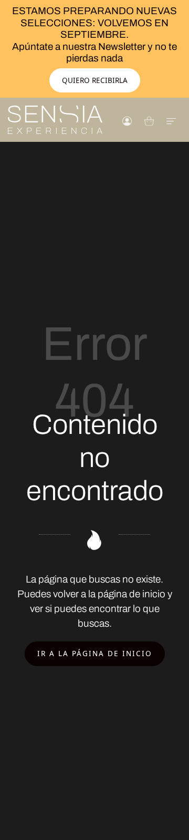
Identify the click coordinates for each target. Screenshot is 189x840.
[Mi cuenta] (127, 120)
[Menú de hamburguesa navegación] (171, 120)
